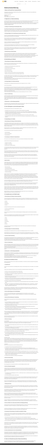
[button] (40, 1)
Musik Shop (29, 1)
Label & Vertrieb (16, 1)
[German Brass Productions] (4, 1)
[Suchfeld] (25, 4)
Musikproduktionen (21, 1)
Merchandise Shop (34, 1)
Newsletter (26, 1)
